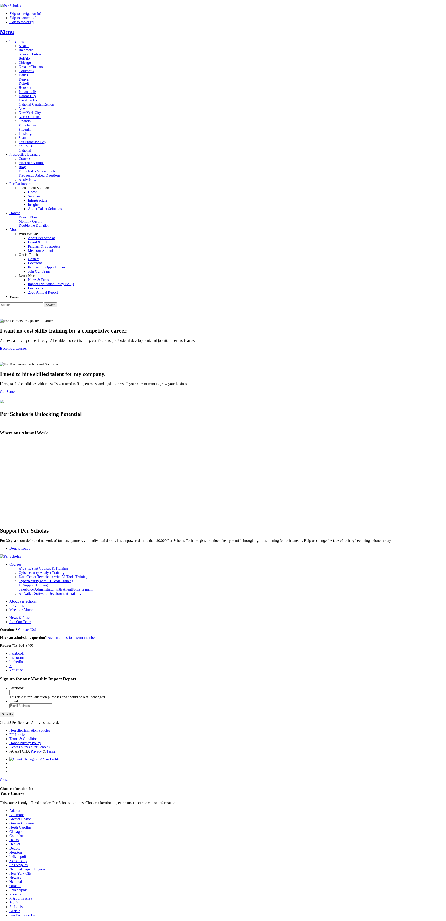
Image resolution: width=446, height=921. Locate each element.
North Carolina (30, 117)
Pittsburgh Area (20, 898)
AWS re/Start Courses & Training (43, 568)
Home (32, 192)
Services (34, 196)
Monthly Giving (30, 221)
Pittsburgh (26, 134)
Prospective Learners (24, 154)
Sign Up (7, 714)
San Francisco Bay (32, 142)
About (14, 230)
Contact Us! (27, 630)
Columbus (26, 71)
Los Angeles (28, 100)
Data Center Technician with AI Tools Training (53, 577)
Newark (24, 108)
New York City (30, 113)
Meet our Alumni (31, 163)
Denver (24, 79)
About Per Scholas (41, 238)
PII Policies (17, 735)
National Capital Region (36, 104)
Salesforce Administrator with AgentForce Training (56, 589)
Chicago (25, 63)
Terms (51, 751)
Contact (33, 259)
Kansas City (27, 96)
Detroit (24, 83)
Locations (16, 42)
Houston (25, 88)
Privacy (36, 751)
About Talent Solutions (45, 209)
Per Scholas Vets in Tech (37, 171)
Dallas (23, 75)
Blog (22, 167)
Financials (35, 288)
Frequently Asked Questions (39, 175)
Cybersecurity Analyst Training (41, 573)
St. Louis (25, 146)
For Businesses (20, 184)
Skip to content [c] (22, 18)
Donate (14, 213)
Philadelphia (28, 125)
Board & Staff (38, 242)
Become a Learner (13, 348)
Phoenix (25, 129)
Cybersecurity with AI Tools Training (46, 581)
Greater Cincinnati (32, 67)
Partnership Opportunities (46, 267)
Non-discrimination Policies (29, 730)
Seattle (23, 138)
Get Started (8, 392)
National (25, 150)
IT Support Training (33, 585)
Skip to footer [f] (21, 22)
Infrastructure (37, 200)
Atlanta (24, 46)
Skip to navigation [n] (25, 14)
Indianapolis (27, 92)
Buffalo (24, 58)
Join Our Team (39, 271)
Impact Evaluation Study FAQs (51, 284)
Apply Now (27, 179)
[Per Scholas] (10, 6)
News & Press (38, 280)
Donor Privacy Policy (25, 743)
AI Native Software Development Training (50, 593)
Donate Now (28, 217)
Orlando (25, 121)
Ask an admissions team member (72, 638)
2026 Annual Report (43, 292)
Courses (24, 159)
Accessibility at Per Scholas (29, 747)
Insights (33, 205)
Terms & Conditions (24, 739)
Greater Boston (30, 54)
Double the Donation (34, 225)
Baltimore (26, 50)
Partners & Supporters (44, 246)
